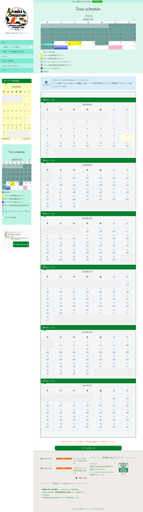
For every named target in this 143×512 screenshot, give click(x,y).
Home (3, 42)
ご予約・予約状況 (7, 61)
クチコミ (5, 56)
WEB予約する (97, 1)
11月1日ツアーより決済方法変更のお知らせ (79, 471)
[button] (88, 448)
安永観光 (46, 495)
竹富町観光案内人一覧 (72, 497)
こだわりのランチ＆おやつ (10, 65)
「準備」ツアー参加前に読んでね (13, 51)
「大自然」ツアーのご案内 (10, 47)
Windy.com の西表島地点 (71, 489)
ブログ (4, 70)
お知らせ (63, 458)
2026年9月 (27, 139)
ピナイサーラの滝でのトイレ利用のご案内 (79, 461)
